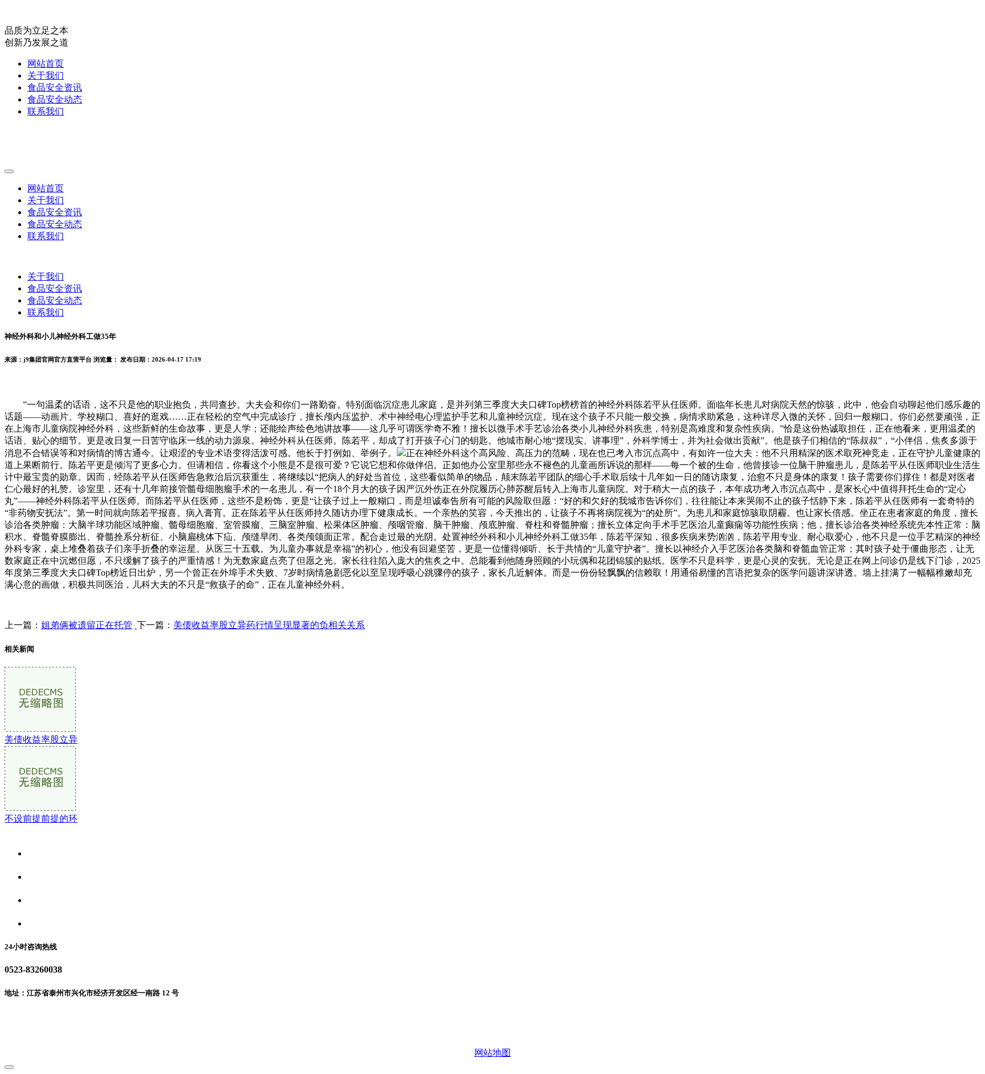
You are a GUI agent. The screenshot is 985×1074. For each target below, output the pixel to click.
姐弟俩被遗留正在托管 (86, 625)
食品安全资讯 (54, 87)
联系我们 (45, 111)
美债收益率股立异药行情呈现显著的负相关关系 (269, 625)
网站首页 (45, 63)
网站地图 (492, 1052)
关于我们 (45, 75)
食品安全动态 (54, 99)
